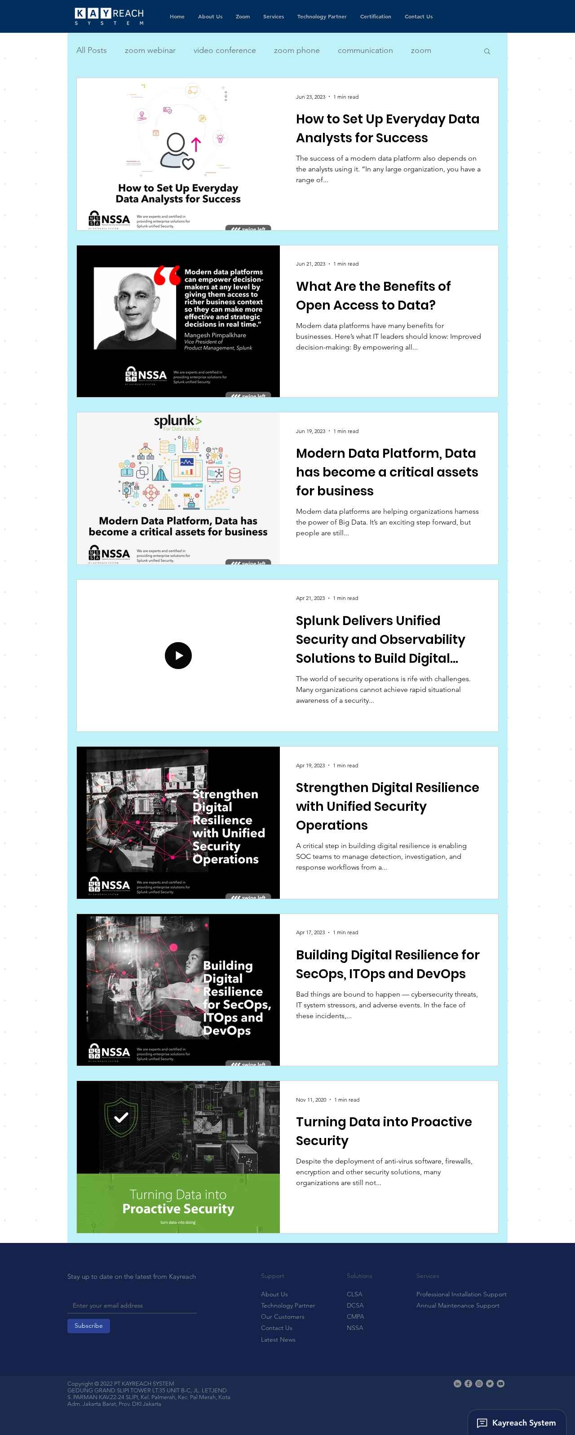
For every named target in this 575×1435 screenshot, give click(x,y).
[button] (487, 52)
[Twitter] (490, 1383)
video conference (225, 50)
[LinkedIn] (457, 1383)
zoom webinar (150, 50)
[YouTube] (500, 1383)
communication (365, 50)
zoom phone (297, 50)
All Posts (91, 50)
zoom (421, 50)
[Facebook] (468, 1383)
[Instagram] (479, 1383)
